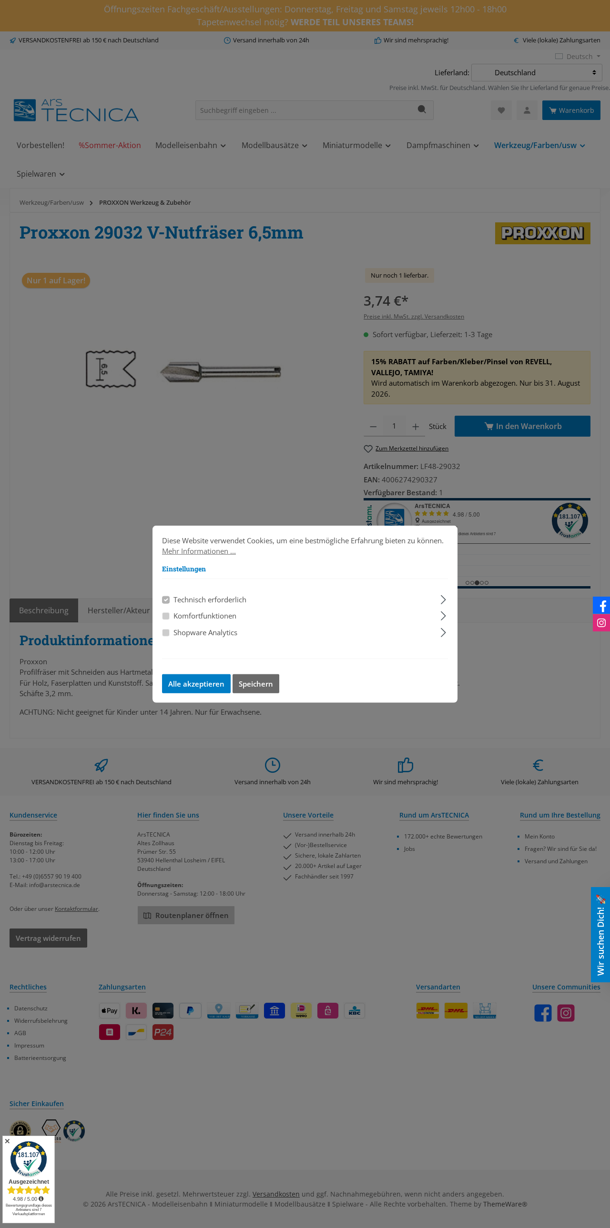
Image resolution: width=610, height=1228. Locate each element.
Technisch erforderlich (209, 599)
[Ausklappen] (443, 598)
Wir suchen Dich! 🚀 (600, 935)
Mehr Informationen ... (199, 551)
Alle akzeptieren (196, 684)
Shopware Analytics (205, 632)
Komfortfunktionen (204, 615)
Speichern (256, 684)
